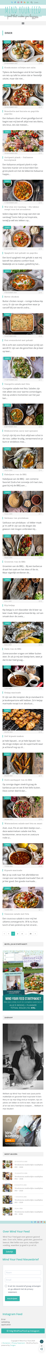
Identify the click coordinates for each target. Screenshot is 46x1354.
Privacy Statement (18, 1343)
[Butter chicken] (23, 280)
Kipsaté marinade (13, 870)
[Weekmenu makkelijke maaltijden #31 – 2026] (7, 1211)
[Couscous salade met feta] (23, 897)
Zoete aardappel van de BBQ (18, 780)
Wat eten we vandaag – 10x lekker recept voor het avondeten (21, 208)
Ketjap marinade (12, 692)
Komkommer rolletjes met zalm (20, 67)
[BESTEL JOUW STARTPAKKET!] (23, 980)
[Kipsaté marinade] (23, 854)
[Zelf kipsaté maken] (23, 719)
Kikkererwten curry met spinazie (21, 431)
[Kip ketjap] (23, 589)
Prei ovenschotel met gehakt (18, 340)
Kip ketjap (9, 605)
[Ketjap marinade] (23, 676)
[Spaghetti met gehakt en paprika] (23, 236)
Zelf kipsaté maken (14, 736)
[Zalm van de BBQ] (23, 632)
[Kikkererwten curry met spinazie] (23, 414)
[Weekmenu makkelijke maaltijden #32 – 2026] (7, 1200)
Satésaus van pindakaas (16, 518)
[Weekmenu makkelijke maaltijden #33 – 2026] (7, 1188)
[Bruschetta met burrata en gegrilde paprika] (23, 94)
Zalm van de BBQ (12, 649)
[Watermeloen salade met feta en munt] (23, 807)
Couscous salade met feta (16, 914)
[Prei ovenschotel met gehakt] (23, 324)
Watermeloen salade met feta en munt (23, 823)
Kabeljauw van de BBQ (15, 474)
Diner (7, 42)
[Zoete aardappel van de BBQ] (23, 763)
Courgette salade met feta (17, 384)
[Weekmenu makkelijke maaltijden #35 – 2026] (7, 1164)
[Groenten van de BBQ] (23, 545)
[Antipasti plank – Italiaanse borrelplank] (23, 141)
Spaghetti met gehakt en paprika (21, 253)
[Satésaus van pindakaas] (23, 501)
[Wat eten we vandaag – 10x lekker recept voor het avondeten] (23, 190)
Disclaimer (6, 1343)
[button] (23, 23)
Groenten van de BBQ (14, 561)
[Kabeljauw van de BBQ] (23, 458)
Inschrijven (12, 1298)
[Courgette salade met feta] (23, 367)
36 (30, 934)
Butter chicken (11, 296)
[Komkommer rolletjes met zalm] (23, 51)
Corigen (13, 1345)
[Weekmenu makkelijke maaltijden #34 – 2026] (7, 1176)
